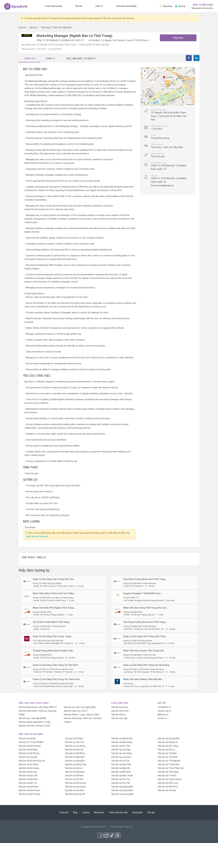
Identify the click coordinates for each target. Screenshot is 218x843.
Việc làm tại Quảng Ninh (169, 738)
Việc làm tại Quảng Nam (122, 790)
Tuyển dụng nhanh (53, 6)
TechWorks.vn (164, 707)
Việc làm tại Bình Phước (29, 790)
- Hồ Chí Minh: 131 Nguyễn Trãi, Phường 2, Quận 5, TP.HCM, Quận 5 (118, 40)
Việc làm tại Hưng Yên (75, 794)
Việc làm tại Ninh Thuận (122, 775)
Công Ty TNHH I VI (131, 598)
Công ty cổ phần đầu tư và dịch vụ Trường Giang (53, 598)
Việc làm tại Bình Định (28, 786)
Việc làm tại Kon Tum (121, 746)
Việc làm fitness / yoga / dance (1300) (81, 714)
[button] (167, 82)
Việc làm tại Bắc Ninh (28, 779)
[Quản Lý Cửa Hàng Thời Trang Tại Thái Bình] (26, 667)
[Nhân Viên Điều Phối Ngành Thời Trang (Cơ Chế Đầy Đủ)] (26, 610)
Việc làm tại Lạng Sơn (121, 757)
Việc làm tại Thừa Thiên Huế (171, 768)
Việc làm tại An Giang (28, 764)
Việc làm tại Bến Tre (28, 783)
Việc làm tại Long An (28, 757)
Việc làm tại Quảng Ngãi (122, 794)
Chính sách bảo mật (118, 812)
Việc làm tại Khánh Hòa (121, 738)
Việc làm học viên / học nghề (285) (80, 707)
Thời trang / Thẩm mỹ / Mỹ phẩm (167, 147)
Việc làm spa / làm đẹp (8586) (32, 718)
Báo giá (151, 812)
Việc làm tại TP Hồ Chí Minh (31, 742)
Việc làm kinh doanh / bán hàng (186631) (38, 707)
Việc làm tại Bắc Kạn (28, 772)
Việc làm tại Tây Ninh (167, 753)
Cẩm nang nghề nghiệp (126, 6)
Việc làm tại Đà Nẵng (28, 749)
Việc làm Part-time (120, 711)
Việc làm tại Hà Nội (27, 738)
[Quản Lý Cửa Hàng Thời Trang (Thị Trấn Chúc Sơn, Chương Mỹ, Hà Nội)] (26, 581)
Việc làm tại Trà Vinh (167, 775)
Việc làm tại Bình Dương (29, 746)
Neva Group (128, 683)
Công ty (99, 6)
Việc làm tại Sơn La (166, 749)
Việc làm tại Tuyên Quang (169, 779)
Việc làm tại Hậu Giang (75, 786)
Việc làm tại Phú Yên (120, 783)
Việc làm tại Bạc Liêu (28, 775)
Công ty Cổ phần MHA (42, 612)
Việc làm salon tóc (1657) (75, 711)
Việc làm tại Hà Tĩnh (74, 779)
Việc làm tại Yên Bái (167, 790)
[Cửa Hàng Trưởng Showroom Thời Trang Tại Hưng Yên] (117, 581)
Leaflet (191, 104)
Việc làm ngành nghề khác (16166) (35, 722)
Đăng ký (181, 6)
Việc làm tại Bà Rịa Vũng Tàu (32, 761)
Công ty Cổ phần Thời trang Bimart (47, 583)
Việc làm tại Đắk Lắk (74, 749)
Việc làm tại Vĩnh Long (168, 783)
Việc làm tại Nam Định (121, 764)
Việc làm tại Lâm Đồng (121, 753)
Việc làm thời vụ (118, 714)
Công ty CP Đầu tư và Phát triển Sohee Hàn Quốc (53, 669)
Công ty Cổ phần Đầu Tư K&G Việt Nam (139, 583)
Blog (75, 812)
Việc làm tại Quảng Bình (122, 786)
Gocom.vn (162, 718)
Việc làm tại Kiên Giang (121, 742)
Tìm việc (78, 6)
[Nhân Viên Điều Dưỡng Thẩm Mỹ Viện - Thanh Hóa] (117, 681)
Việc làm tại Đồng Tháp (75, 764)
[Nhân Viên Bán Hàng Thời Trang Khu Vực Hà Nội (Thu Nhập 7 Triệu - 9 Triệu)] (117, 610)
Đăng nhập (167, 6)
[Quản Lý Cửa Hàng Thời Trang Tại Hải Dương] (117, 667)
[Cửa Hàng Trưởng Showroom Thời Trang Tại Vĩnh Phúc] (117, 624)
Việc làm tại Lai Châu (120, 749)
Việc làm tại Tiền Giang (168, 772)
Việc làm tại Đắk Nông (75, 753)
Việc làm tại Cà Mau (74, 738)
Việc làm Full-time (119, 707)
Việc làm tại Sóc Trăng (168, 746)
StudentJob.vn (164, 711)
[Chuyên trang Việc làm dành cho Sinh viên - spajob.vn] (16, 6)
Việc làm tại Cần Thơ (74, 742)
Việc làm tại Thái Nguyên (169, 761)
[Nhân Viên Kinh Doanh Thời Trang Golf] (117, 653)
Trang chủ (63, 812)
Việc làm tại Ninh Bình (121, 772)
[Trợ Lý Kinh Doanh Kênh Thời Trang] (26, 624)
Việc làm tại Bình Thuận (29, 794)
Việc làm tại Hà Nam (74, 775)
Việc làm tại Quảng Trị (168, 742)
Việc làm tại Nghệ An (120, 768)
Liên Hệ (85, 812)
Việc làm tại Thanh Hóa (168, 764)
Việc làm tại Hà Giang (74, 772)
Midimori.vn (163, 714)
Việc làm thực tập (119, 718)
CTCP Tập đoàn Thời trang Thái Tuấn (48, 641)
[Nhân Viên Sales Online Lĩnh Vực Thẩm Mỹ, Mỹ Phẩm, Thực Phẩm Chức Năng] (26, 595)
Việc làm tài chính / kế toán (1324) (34, 725)
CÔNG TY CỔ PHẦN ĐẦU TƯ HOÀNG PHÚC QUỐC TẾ (60, 40)
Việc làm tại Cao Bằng (75, 746)
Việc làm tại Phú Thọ (120, 779)
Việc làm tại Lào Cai (120, 761)
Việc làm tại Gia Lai (73, 768)
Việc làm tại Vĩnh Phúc (168, 786)
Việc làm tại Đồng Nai (74, 761)
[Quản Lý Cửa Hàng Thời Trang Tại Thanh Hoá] (26, 681)
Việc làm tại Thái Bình (168, 757)
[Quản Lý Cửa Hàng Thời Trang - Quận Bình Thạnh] (26, 638)
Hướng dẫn (137, 812)
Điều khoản (99, 812)
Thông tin (29, 58)
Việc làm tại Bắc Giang (29, 768)
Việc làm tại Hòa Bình (74, 790)
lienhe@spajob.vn (165, 185)
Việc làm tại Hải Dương (75, 783)
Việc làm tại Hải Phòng (29, 753)
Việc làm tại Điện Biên (75, 757)
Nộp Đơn (178, 37)
